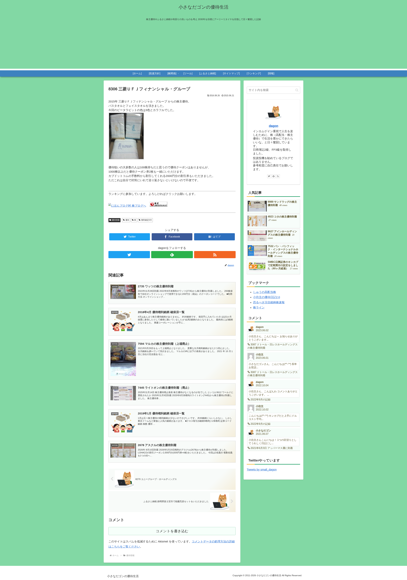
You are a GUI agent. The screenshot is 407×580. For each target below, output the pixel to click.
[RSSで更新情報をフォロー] (215, 254)
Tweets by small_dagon (262, 469)
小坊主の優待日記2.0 (266, 297)
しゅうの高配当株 (264, 292)
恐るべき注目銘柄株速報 (269, 302)
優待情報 (116, 220)
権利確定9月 (146, 220)
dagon (273, 126)
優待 (127, 220)
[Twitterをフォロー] (129, 254)
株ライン (259, 307)
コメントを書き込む (172, 531)
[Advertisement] (203, 46)
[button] (297, 90)
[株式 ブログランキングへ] (158, 205)
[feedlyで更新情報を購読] (172, 254)
